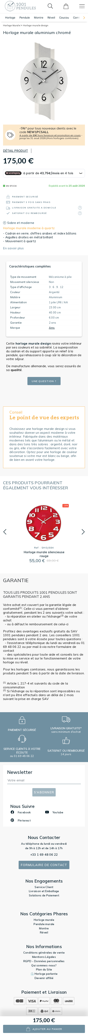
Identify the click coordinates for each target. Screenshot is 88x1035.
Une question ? (44, 381)
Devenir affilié (44, 978)
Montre (38, 17)
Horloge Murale (12, 25)
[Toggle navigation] (82, 6)
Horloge (10, 17)
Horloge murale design (35, 25)
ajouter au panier (47, 1029)
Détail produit (15, 151)
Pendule (24, 17)
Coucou (64, 17)
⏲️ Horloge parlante (44, 973)
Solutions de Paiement (44, 895)
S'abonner (44, 792)
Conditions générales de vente (44, 952)
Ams (52, 327)
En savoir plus (13, 248)
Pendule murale (44, 924)
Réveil (51, 17)
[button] (82, 17)
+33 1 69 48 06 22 (44, 854)
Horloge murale (44, 919)
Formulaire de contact (44, 865)
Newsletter (20, 772)
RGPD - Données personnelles (44, 961)
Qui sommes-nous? (43, 965)
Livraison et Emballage (44, 891)
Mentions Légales (44, 956)
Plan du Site (44, 969)
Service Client (44, 887)
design (33, 343)
